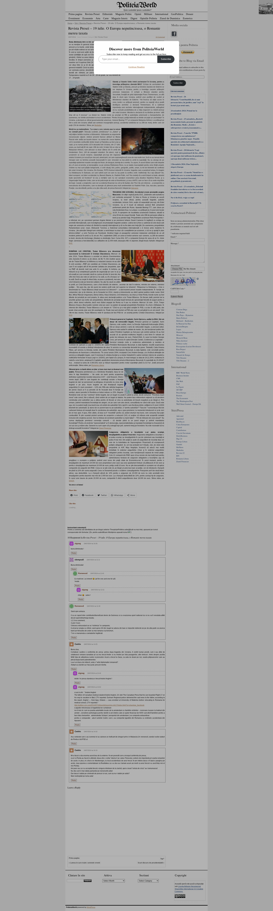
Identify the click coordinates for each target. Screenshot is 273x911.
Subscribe (166, 59)
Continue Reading (136, 67)
